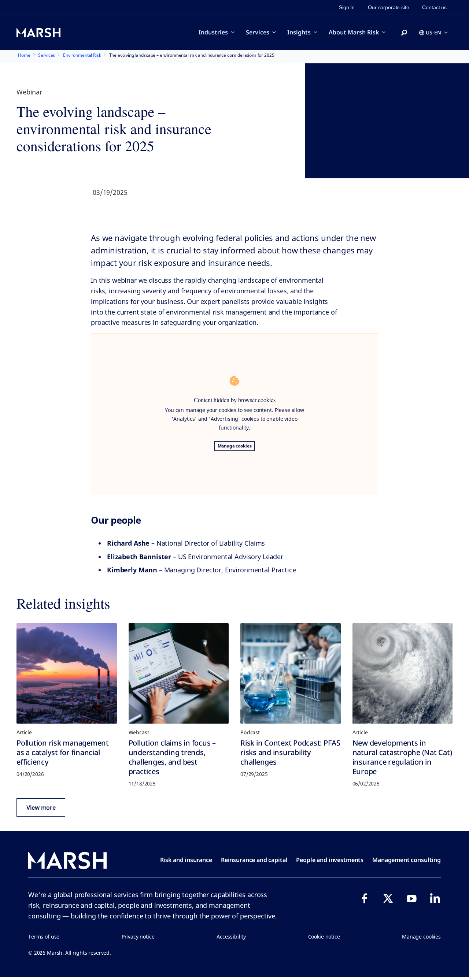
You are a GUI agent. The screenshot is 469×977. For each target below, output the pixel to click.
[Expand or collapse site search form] (404, 33)
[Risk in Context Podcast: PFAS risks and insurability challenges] (290, 673)
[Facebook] (364, 898)
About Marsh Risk (354, 32)
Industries (213, 32)
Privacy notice (138, 936)
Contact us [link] (434, 7)
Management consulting (406, 860)
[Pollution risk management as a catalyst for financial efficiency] (66, 673)
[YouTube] (411, 898)
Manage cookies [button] (421, 936)
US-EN (433, 32)
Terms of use (43, 936)
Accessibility (231, 936)
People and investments (329, 860)
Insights (299, 32)
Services (257, 32)
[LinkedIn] (435, 898)
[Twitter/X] (388, 898)
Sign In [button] (347, 7)
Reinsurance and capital (254, 860)
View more (40, 807)
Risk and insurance (186, 860)
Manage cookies (235, 446)
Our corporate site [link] (388, 7)
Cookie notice (324, 936)
